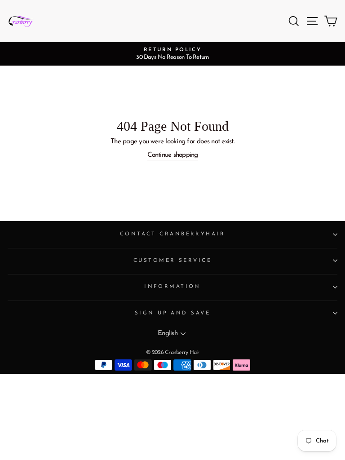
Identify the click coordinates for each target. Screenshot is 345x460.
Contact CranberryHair (172, 234)
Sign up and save (172, 313)
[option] (172, 54)
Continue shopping (172, 155)
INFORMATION (172, 286)
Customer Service (172, 260)
